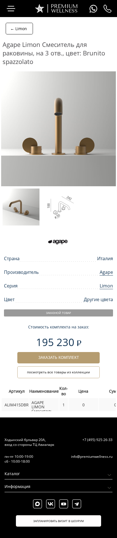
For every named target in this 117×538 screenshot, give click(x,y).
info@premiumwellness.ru (91, 456)
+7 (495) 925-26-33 (97, 439)
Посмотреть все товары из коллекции (58, 372)
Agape (106, 272)
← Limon (18, 28)
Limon (106, 286)
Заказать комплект (58, 357)
